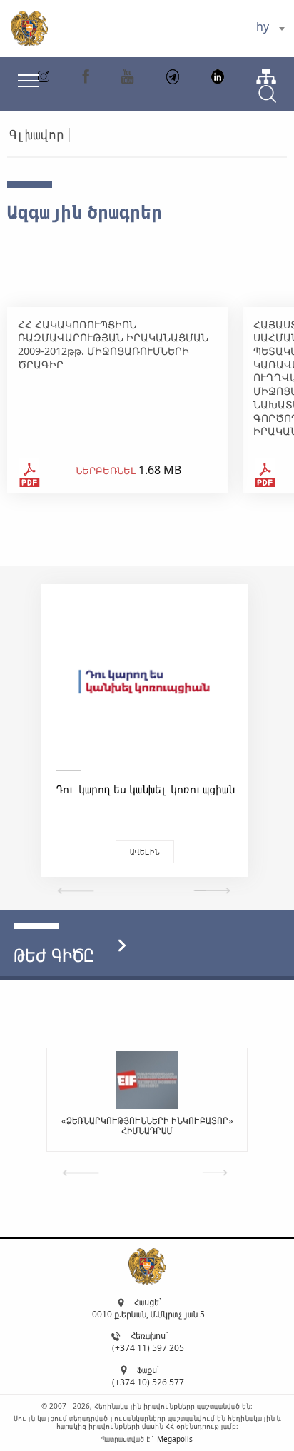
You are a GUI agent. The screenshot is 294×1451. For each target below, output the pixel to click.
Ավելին (145, 851)
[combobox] (270, 29)
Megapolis (175, 1439)
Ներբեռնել (106, 470)
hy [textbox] (262, 26)
